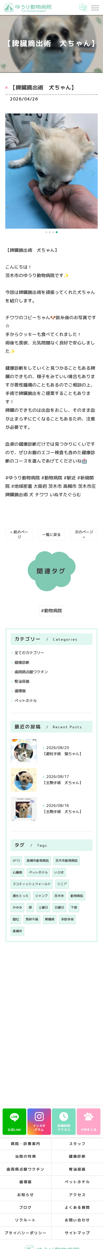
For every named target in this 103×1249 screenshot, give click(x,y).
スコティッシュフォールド (32, 884)
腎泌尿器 (22, 681)
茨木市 (59, 896)
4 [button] (57, 232)
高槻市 (17, 931)
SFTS (16, 860)
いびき (59, 872)
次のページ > (84, 534)
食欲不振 (32, 919)
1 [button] (46, 232)
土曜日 (43, 907)
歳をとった (21, 896)
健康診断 (22, 662)
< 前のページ (19, 534)
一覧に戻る (51, 534)
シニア (62, 884)
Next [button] (92, 173)
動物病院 (77, 896)
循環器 (20, 691)
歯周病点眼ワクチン (31, 672)
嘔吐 (16, 919)
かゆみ (17, 907)
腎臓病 (49, 919)
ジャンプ (41, 896)
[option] (51, 171)
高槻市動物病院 (38, 860)
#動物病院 (51, 611)
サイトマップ (77, 1233)
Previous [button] (10, 173)
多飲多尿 (67, 919)
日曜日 (59, 907)
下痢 (74, 907)
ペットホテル (26, 700)
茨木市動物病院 (66, 860)
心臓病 (17, 872)
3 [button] (53, 232)
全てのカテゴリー (29, 652)
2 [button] (50, 232)
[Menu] (95, 7)
